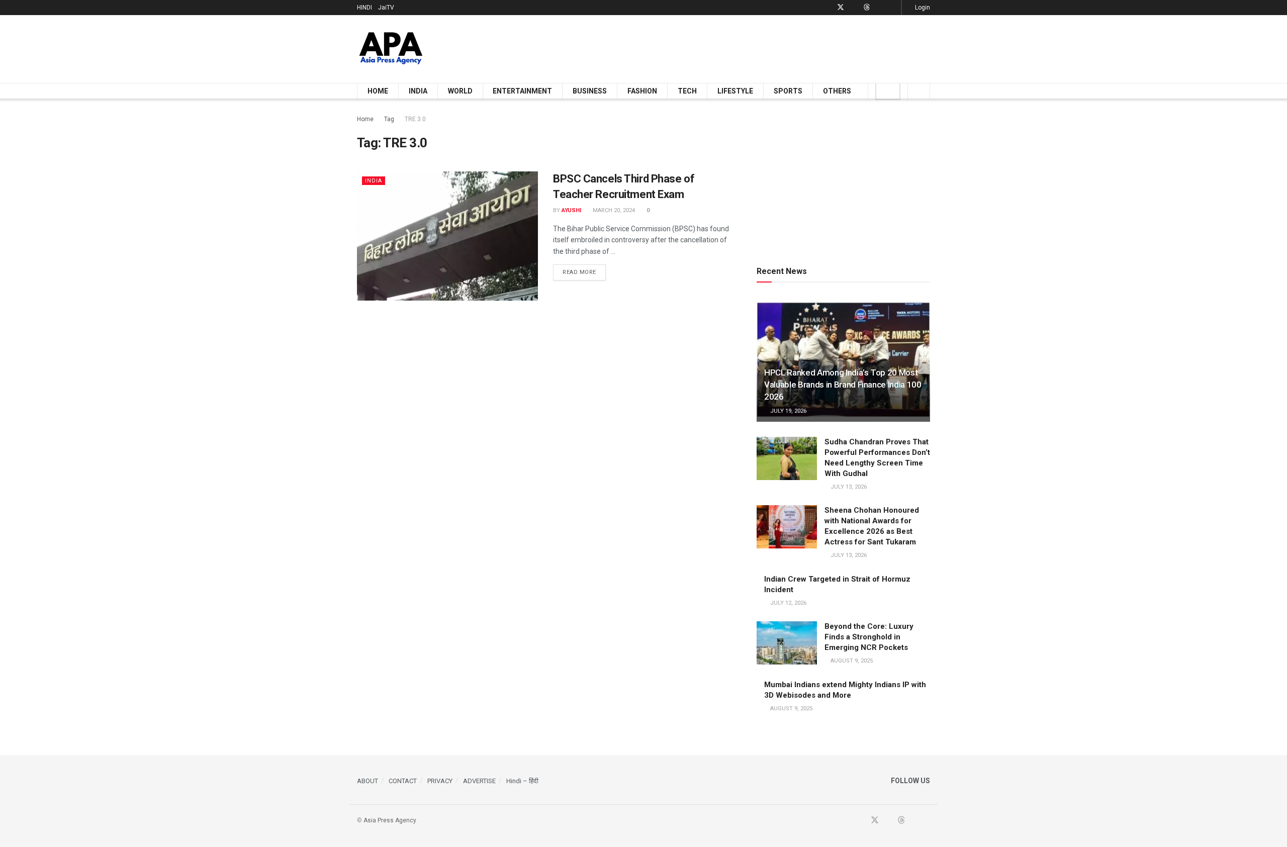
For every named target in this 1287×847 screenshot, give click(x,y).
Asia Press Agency (389, 820)
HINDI (364, 7)
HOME (377, 91)
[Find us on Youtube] (854, 7)
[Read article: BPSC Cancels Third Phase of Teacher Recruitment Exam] (447, 236)
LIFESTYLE (735, 91)
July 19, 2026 (787, 411)
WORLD (460, 91)
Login (921, 7)
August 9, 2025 (851, 660)
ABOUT (367, 781)
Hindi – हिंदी (522, 781)
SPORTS (788, 91)
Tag (389, 119)
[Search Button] (919, 91)
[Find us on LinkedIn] (879, 7)
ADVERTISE (479, 781)
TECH (687, 91)
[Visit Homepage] (391, 49)
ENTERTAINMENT (522, 91)
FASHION (642, 91)
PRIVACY (439, 781)
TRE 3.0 (415, 119)
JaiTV (386, 7)
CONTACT (403, 781)
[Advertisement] (747, 47)
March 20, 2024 (613, 210)
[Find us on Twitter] (840, 7)
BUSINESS (590, 91)
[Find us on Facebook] (827, 7)
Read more (584, 271)
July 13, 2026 (848, 487)
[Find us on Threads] (867, 7)
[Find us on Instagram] (892, 7)
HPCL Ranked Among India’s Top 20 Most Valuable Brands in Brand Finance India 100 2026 (843, 384)
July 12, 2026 (787, 603)
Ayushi (571, 210)
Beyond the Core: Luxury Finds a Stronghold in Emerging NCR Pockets (868, 637)
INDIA (418, 91)
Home (365, 119)
